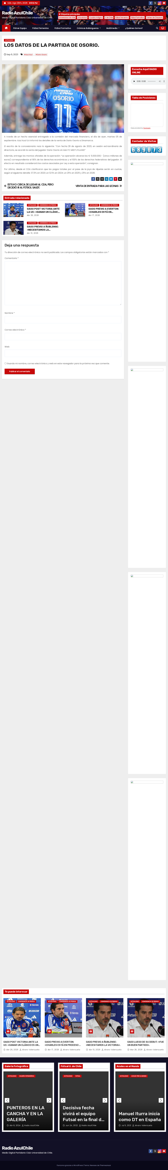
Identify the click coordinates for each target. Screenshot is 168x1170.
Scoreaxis (146, 128)
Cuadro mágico (96, 17)
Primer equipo (20, 28)
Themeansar (105, 1165)
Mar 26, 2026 (136, 1049)
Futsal (77, 1076)
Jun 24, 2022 (72, 1125)
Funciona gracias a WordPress (70, 1165)
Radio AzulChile (17, 13)
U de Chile (109, 17)
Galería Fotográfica (26, 1076)
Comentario (12, 258)
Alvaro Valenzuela (30, 1049)
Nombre (10, 313)
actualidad (82, 17)
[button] (157, 28)
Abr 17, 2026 (94, 215)
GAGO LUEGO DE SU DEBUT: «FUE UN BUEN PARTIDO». (145, 1043)
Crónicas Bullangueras (88, 28)
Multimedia (112, 28)
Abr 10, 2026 (32, 233)
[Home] (6, 28)
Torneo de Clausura (154, 17)
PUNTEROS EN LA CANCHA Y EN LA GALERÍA (25, 1113)
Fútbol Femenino (121, 17)
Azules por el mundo (138, 1076)
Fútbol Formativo (137, 17)
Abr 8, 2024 (15, 1125)
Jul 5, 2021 (127, 1125)
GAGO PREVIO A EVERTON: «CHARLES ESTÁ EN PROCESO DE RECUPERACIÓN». (63, 1045)
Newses (93, 1165)
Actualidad (9, 40)
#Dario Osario (41, 54)
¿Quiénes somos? (134, 28)
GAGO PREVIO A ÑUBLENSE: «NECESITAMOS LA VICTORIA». (43, 229)
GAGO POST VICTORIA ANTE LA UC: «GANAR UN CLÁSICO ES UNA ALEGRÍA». (43, 212)
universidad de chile (67, 17)
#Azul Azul (28, 54)
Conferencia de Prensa (48, 205)
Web (7, 346)
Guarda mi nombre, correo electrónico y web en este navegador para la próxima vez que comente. (58, 363)
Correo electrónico (15, 329)
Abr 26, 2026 (33, 215)
